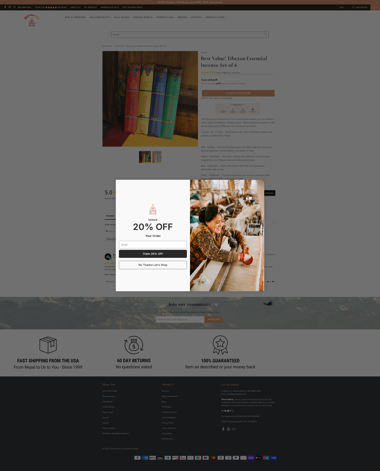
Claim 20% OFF (153, 253)
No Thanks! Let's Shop (153, 264)
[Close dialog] (260, 183)
